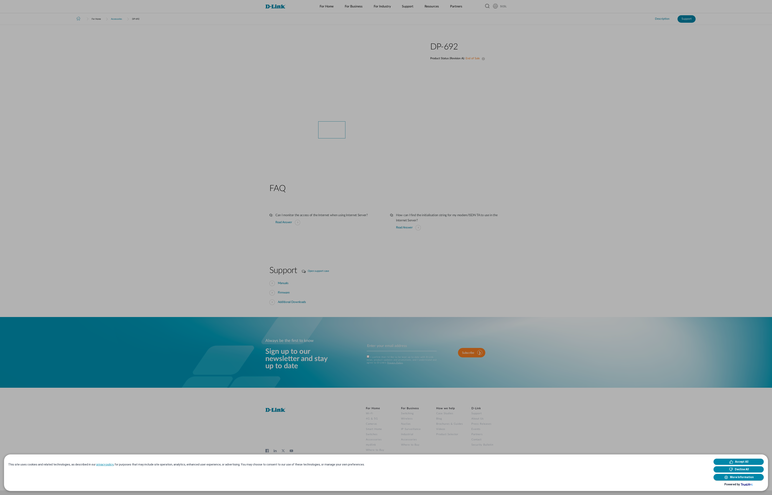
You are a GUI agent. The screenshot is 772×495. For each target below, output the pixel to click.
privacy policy (104, 464)
